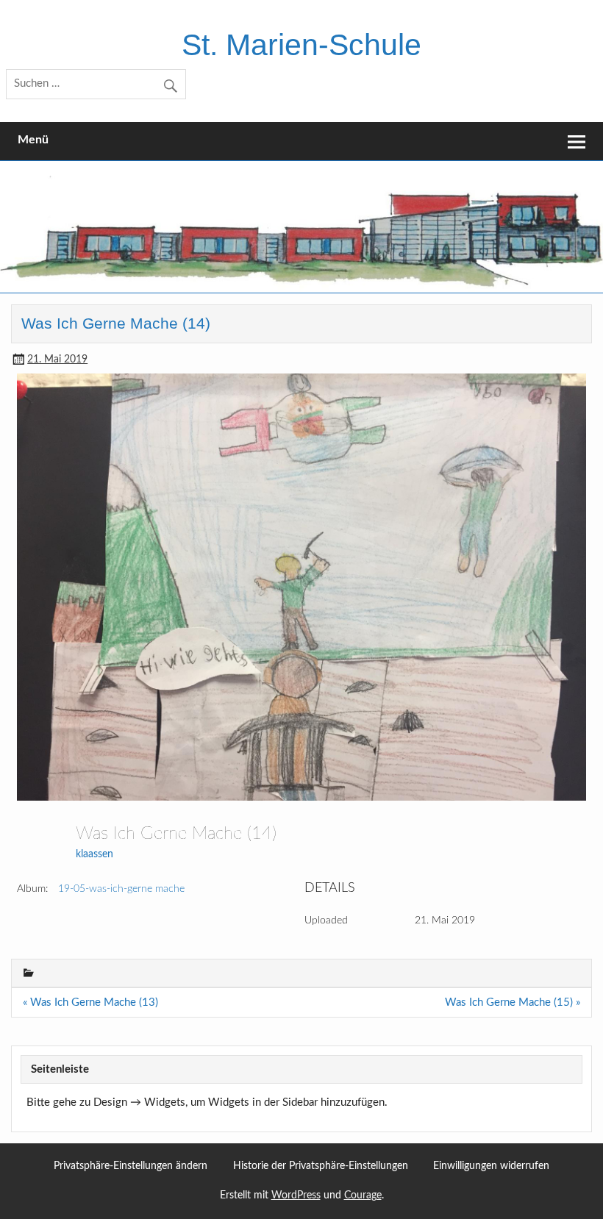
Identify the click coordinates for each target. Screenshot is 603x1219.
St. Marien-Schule (301, 45)
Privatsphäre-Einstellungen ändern (130, 1166)
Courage (363, 1195)
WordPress (296, 1195)
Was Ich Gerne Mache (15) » (512, 1002)
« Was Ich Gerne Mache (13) (90, 1002)
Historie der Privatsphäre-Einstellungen (320, 1166)
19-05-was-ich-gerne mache (121, 889)
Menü (33, 140)
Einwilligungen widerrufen (491, 1166)
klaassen (94, 854)
